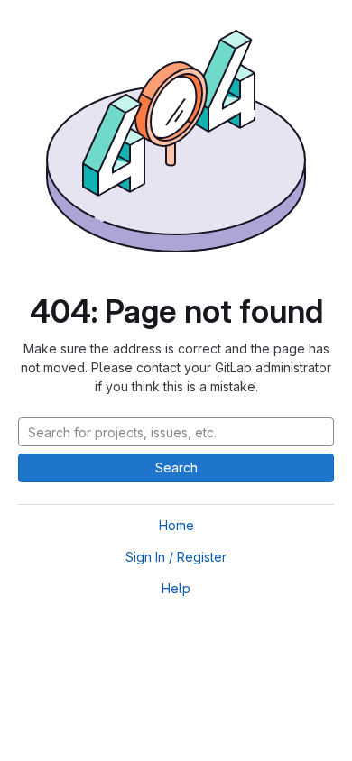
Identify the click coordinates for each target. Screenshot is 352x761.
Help (176, 588)
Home (176, 525)
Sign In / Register (176, 556)
